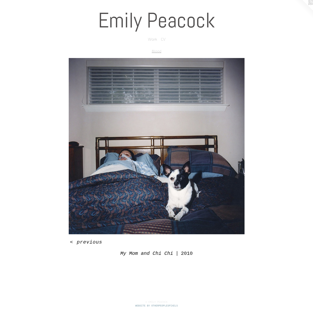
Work (152, 39)
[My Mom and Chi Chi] (157, 146)
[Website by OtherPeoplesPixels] (303, 10)
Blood (156, 51)
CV (163, 39)
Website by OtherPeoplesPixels (156, 306)
